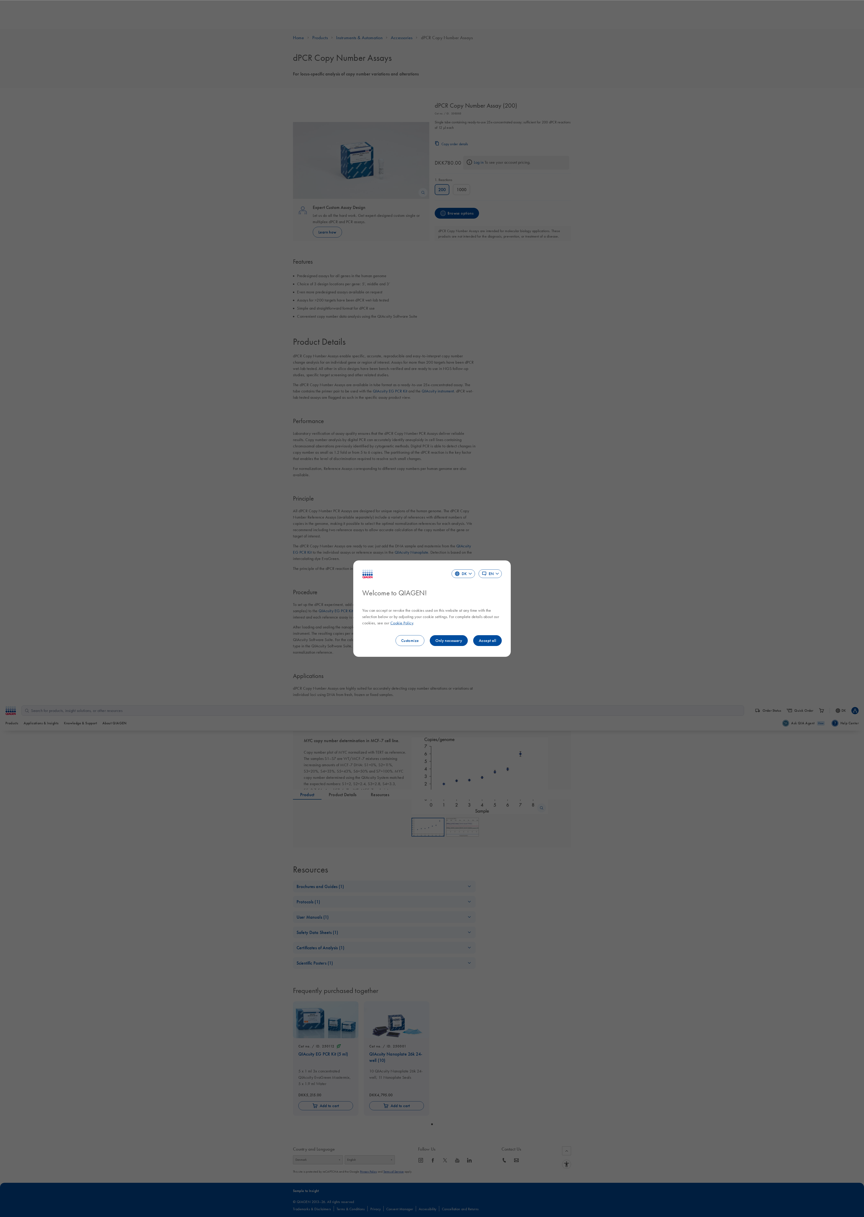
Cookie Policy (401, 623)
